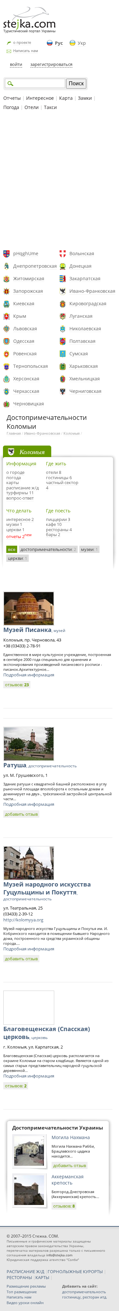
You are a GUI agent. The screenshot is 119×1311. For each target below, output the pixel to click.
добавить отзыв (21, 814)
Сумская (78, 353)
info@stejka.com (59, 1255)
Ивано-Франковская (92, 291)
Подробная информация (28, 675)
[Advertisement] (59, 181)
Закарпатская (84, 278)
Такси (50, 107)
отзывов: (17, 685)
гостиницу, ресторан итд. (84, 1297)
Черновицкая (28, 403)
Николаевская (85, 328)
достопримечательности (48, 549)
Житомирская (28, 278)
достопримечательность (84, 1291)
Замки (85, 98)
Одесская (23, 341)
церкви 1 (15, 530)
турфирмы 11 (20, 493)
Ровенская (25, 353)
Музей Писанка (34, 630)
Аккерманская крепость (68, 1179)
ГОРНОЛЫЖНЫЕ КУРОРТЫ (75, 1271)
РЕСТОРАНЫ (19, 1277)
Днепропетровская (35, 266)
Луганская (81, 316)
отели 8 (53, 472)
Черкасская (26, 391)
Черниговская (85, 391)
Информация (21, 463)
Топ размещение (22, 1291)
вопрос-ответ (20, 498)
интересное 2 (20, 519)
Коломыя (71, 433)
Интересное (40, 98)
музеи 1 (14, 524)
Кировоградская (87, 303)
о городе (15, 472)
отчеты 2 (15, 536)
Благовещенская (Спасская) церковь (46, 1033)
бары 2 (53, 534)
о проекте (22, 42)
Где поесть (58, 510)
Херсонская (26, 378)
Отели (31, 107)
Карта (66, 98)
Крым (19, 316)
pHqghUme (25, 253)
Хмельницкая (84, 378)
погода (13, 477)
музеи (89, 549)
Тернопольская (30, 366)
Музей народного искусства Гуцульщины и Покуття (47, 891)
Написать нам (25, 50)
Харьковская (83, 366)
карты (12, 482)
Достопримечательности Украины (57, 1127)
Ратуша (40, 765)
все (12, 549)
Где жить (56, 463)
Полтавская (82, 341)
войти (16, 64)
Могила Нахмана (71, 1137)
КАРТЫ (42, 1277)
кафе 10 (53, 524)
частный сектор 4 (62, 485)
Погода (11, 107)
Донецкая (80, 266)
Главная (14, 433)
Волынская (81, 253)
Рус (59, 43)
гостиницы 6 (59, 477)
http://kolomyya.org (23, 920)
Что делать (18, 510)
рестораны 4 (59, 530)
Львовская (25, 328)
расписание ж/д (22, 488)
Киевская (23, 303)
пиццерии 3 (58, 519)
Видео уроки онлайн (25, 1302)
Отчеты (12, 98)
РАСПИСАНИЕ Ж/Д (25, 1271)
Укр (82, 43)
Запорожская (28, 291)
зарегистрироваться (51, 64)
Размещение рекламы (26, 1286)
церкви (17, 558)
